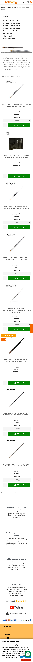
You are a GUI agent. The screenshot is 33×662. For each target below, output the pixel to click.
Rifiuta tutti (26, 660)
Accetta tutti (25, 657)
